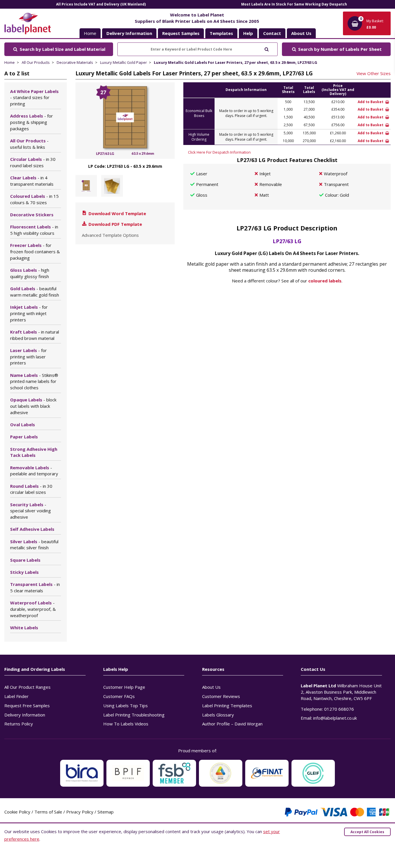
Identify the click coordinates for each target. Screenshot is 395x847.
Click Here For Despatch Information (219, 152)
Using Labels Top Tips (125, 705)
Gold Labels (34, 292)
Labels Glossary (218, 715)
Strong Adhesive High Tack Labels (33, 452)
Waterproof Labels (33, 609)
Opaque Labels (33, 406)
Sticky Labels (24, 572)
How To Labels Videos (125, 724)
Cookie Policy (17, 812)
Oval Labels (22, 424)
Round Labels (31, 489)
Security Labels (30, 511)
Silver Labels (34, 545)
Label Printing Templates (227, 705)
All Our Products (36, 62)
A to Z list (16, 73)
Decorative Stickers (31, 214)
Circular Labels (33, 162)
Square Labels (25, 560)
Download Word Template (116, 213)
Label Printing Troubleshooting (134, 715)
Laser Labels (28, 356)
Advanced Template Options (110, 235)
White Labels (24, 627)
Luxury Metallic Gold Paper (123, 62)
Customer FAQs (119, 696)
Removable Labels (34, 471)
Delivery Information (24, 715)
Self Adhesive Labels (32, 529)
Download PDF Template (114, 224)
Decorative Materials (75, 62)
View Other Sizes (374, 73)
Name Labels (34, 381)
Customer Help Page (124, 687)
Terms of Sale (48, 812)
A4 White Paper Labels (34, 97)
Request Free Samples (27, 705)
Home (90, 33)
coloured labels (325, 281)
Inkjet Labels (29, 313)
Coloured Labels (34, 199)
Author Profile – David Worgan (232, 724)
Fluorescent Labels (34, 230)
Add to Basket (371, 101)
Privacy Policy (79, 812)
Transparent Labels (35, 587)
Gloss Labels (29, 273)
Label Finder (16, 696)
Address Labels (31, 122)
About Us (211, 687)
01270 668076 (339, 709)
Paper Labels (24, 437)
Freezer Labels (35, 251)
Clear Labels (31, 181)
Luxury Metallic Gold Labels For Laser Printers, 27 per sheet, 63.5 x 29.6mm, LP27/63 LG (235, 62)
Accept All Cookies (367, 831)
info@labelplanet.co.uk (335, 718)
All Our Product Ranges (27, 687)
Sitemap (105, 812)
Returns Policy (18, 724)
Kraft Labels (34, 335)
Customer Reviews (221, 696)
